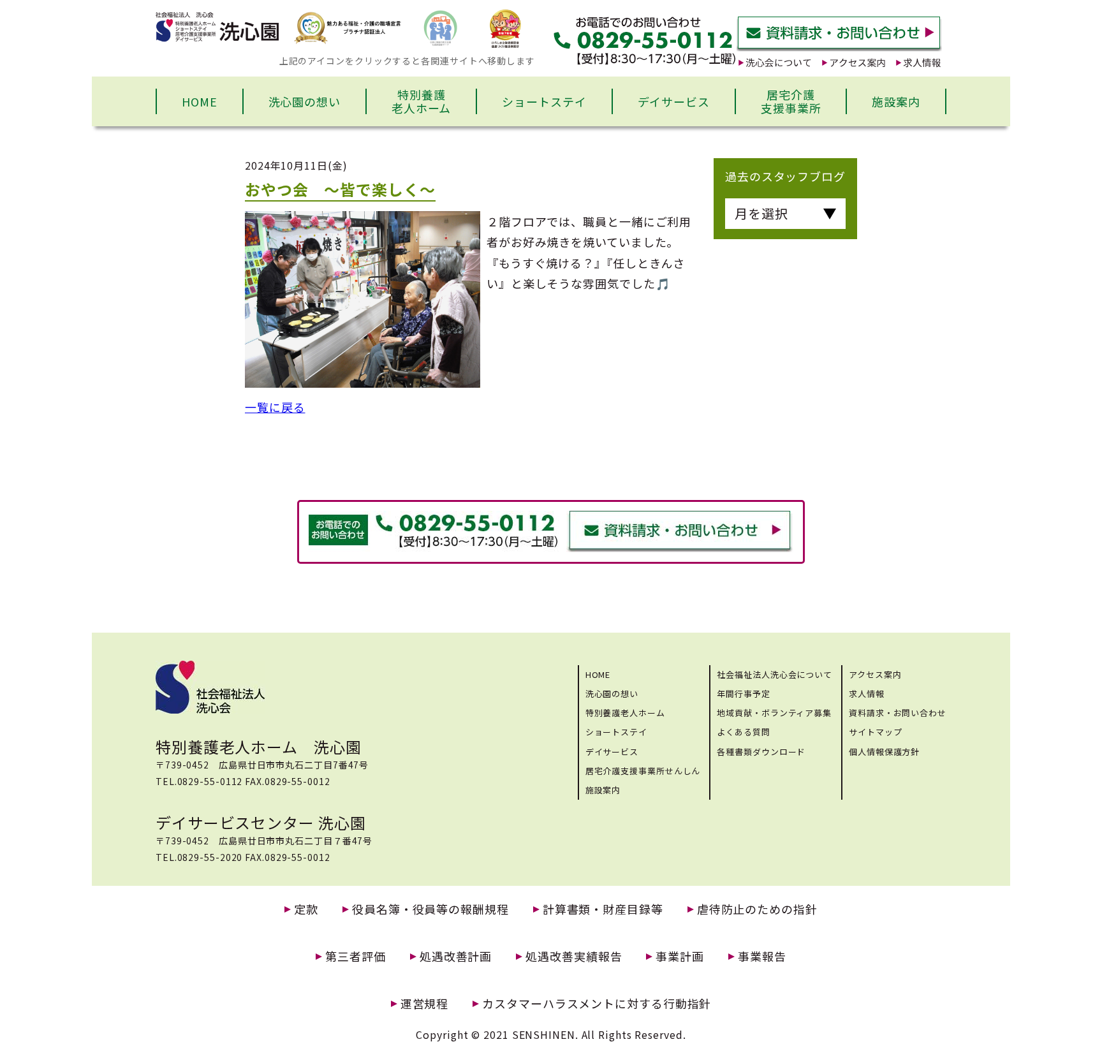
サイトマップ (875, 732)
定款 (306, 909)
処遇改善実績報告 (573, 956)
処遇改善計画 (456, 956)
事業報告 (762, 956)
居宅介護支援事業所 (791, 101)
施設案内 (896, 101)
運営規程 (424, 1003)
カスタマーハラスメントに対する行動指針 (596, 1003)
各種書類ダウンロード (761, 752)
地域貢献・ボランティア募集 (774, 713)
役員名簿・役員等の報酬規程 (430, 909)
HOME (199, 101)
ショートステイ (544, 101)
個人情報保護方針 (884, 752)
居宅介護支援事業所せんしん (643, 771)
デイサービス (674, 101)
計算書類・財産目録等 (603, 909)
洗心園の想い (304, 101)
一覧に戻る (275, 407)
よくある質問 (743, 732)
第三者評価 (355, 956)
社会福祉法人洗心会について (774, 674)
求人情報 (867, 693)
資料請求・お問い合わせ (897, 713)
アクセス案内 (875, 674)
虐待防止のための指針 (757, 909)
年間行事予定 (743, 693)
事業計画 (680, 956)
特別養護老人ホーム (422, 101)
